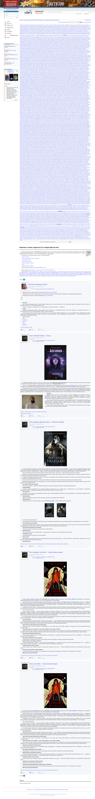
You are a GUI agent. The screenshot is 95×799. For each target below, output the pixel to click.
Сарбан (29, 169)
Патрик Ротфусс (58, 150)
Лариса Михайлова (50, 118)
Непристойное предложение (45, 140)
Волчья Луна (56, 65)
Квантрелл (35, 107)
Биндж (36, 54)
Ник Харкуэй (25, 141)
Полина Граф (80, 154)
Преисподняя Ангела (23, 157)
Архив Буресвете (31, 48)
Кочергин (48, 115)
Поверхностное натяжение (43, 154)
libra (72, 35)
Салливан (43, 168)
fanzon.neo (69, 35)
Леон (44, 120)
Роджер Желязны (69, 165)
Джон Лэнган (50, 82)
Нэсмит (48, 144)
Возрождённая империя (40, 65)
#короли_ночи (59, 27)
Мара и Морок (59, 127)
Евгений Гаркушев (37, 89)
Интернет (64, 102)
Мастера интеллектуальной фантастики (38, 130)
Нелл (27, 140)
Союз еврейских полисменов (29, 177)
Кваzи (32, 107)
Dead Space (34, 29)
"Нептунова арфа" (50, 26)
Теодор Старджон (43, 183)
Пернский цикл (40, 151)
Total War (52, 33)
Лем (74, 119)
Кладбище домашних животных (84, 108)
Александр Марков (47, 40)
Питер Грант (87, 152)
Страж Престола (53, 179)
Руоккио (35, 167)
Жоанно (67, 92)
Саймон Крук (27, 168)
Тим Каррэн (74, 183)
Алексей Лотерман (80, 41)
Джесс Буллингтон (80, 80)
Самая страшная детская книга (69, 168)
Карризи (71, 106)
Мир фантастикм (38, 133)
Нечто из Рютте (70, 140)
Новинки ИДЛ (48, 142)
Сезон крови (28, 170)
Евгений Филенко (81, 89)
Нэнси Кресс (45, 144)
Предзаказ (76, 156)
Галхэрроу (87, 68)
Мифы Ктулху (74, 133)
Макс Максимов (69, 126)
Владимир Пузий (47, 64)
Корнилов (52, 114)
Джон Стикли (71, 82)
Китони (74, 108)
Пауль (70, 150)
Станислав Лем (26, 178)
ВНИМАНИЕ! (63, 58)
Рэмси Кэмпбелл (58, 167)
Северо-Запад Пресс (86, 169)
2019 (75, 27)
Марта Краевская (54, 129)
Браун (58, 56)
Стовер (43, 179)
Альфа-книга (29, 43)
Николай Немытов (42, 141)
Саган (89, 167)
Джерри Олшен (73, 80)
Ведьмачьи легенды (29, 60)
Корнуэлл (56, 114)
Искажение (33, 103)
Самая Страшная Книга (60, 168)
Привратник (45, 157)
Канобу (44, 106)
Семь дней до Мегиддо (37, 170)
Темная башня (79, 182)
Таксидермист (67, 181)
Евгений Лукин (42, 89)
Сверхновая (51, 169)
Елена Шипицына (73, 91)
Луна (84, 121)
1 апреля (63, 27)
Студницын (87, 179)
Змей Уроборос (51, 96)
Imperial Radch (26, 31)
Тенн (39, 183)
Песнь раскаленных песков (73, 151)
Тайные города (47, 181)
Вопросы (85, 65)
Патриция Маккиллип (64, 150)
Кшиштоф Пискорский (47, 117)
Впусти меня (67, 66)
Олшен (55, 146)
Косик (87, 114)
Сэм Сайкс (72, 180)
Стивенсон (37, 179)
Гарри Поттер (56, 69)
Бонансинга (65, 55)
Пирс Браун (78, 152)
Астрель (43, 48)
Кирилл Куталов (66, 108)
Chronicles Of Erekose (77, 28)
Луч (86, 121)
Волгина (49, 65)
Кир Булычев (49, 108)
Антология (39, 46)
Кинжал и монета (36, 108)
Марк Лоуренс (81, 128)
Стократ (48, 179)
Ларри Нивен (55, 118)
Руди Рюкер (79, 166)
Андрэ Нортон (42, 45)
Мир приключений (26, 133)
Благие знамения (50, 54)
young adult (80, 35)
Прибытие (41, 157)
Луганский (72, 121)
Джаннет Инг (71, 78)
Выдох (48, 68)
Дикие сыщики (39, 84)
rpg (73, 35)
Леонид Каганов (48, 120)
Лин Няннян (70, 120)
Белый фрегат (45, 52)
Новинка (32, 142)
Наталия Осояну (57, 138)
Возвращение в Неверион (31, 65)
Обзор (55, 144)
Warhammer (68, 33)
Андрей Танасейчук (36, 45)
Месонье (68, 131)
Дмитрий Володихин (76, 84)
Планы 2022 (66, 153)
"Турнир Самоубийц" (30, 27)
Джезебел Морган (26, 79)
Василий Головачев (75, 59)
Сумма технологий (35, 180)
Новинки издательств (28, 143)
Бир (38, 54)
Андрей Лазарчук (86, 44)
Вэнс (53, 68)
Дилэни (43, 84)
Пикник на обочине (69, 152)
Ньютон (38, 144)
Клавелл (76, 108)
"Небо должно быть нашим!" (42, 26)
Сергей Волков (63, 170)
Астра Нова (39, 48)
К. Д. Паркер (88, 104)
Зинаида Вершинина (30, 96)
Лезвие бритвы (65, 119)
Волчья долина (61, 65)
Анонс (24, 46)
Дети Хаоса (38, 78)
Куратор (39, 117)
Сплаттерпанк (47, 177)
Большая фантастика (35, 55)
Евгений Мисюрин (55, 89)
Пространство (50, 158)
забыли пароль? (14, 9)
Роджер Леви (74, 165)
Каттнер (24, 107)
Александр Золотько (33, 40)
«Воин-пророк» (84, 35)
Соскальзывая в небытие (65, 176)
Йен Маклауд (57, 104)
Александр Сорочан (30, 41)
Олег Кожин (26, 146)
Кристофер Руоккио (59, 116)
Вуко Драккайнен (41, 68)
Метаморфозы (26, 132)
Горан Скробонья (80, 72)
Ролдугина (84, 165)
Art (32, 28)
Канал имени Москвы (35, 106)
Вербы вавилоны (68, 60)
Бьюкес (83, 57)
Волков (52, 65)
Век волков (42, 60)
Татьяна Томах (54, 182)
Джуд (25, 84)
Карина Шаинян (66, 106)
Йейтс (48, 104)
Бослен (83, 55)
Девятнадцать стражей (40, 77)
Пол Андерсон (75, 154)
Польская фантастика (36, 155)
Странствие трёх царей (69, 179)
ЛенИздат (82, 119)
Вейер (39, 60)
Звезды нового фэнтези (63, 94)
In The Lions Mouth (32, 31)
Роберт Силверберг (44, 164)
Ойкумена (67, 145)
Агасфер (61, 36)
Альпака (25, 43)
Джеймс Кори (60, 79)
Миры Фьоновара (58, 133)
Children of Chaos (66, 28)
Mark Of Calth (60, 31)
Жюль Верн (79, 92)
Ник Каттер (82, 140)
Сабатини (74, 167)
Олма (46, 146)
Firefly (47, 30)
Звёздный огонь (31, 95)
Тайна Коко (34, 181)
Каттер (21, 107)
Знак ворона (63, 96)
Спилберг (36, 177)
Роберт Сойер (57, 164)
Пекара (78, 150)
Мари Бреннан (76, 127)
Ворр (23, 66)
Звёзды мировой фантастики (39, 95)
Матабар (88, 130)
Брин (77, 56)
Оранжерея (83, 146)
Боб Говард (73, 54)
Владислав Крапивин (53, 64)
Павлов (24, 150)
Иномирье (21, 102)
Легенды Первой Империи (37, 119)
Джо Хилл (62, 81)
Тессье (68, 183)
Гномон (73, 71)
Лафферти (69, 118)
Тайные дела (52, 181)
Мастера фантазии (66, 130)
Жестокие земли (55, 92)
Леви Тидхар (84, 118)
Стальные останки (85, 177)
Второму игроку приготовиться (30, 68)
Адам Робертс (80, 36)
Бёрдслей (27, 58)
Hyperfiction (22, 31)
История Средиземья (55, 103)
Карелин (62, 106)
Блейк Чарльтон (56, 54)
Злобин (43, 96)
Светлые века (58, 169)
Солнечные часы (39, 176)
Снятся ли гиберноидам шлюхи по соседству (76, 175)
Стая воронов (50, 178)
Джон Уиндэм (81, 82)
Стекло (61, 178)
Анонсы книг (31, 46)
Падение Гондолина (28, 150)
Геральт (37, 70)
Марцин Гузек (67, 129)
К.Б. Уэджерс (32, 105)
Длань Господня (63, 84)
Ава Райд (43, 36)
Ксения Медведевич (81, 116)
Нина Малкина (83, 141)
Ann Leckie (30, 28)
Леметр (76, 119)
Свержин (46, 169)
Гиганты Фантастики (81, 70)
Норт (83, 143)
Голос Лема (56, 72)
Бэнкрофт (21, 58)
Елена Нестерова (50, 91)
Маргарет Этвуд (65, 127)
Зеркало (83, 95)
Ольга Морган (65, 146)
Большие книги (54, 55)
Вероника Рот (86, 60)
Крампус (70, 115)
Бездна (34, 52)
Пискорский (83, 152)
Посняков (37, 156)
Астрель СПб (57, 48)
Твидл (58, 182)
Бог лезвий (77, 54)
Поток (47, 156)
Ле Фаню (78, 118)
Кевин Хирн (59, 107)
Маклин (60, 126)
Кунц (34, 117)
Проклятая (32, 158)
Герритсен (62, 70)
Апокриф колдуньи (76, 46)
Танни (81, 181)
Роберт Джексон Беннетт (61, 163)
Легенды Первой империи (46, 119)
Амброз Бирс (37, 43)
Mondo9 (75, 31)
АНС (25, 36)
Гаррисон (60, 69)
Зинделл (36, 96)
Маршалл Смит (83, 129)
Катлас (87, 106)
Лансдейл (44, 118)
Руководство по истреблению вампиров (26, 167)
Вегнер (86, 59)
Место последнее (78, 131)
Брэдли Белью (30, 57)
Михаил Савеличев (86, 133)
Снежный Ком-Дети (49, 175)
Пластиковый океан (79, 153)
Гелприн (81, 69)
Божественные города (24, 55)
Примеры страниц (72, 157)
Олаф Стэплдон (85, 145)
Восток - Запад (40, 66)
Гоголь (28, 72)
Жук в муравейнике (74, 92)
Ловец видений (51, 121)
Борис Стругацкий (78, 55)
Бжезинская (25, 54)
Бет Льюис (78, 53)
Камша (30, 106)
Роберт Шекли (25, 165)
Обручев (81, 144)
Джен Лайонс (38, 80)
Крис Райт (37, 116)
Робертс (41, 165)
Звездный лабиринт (29, 94)
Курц (42, 117)
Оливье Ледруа (42, 146)
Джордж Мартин (77, 83)
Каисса (60, 105)
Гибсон (76, 70)
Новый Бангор (59, 143)
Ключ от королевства (75, 109)
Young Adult (29, 35)
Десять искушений (81, 77)
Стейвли (54, 178)
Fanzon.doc (44, 30)
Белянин (52, 52)
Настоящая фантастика (27, 138)
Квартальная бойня (40, 107)
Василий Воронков (68, 59)
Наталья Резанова (70, 138)
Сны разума (66, 175)
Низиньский (77, 140)
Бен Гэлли (61, 52)
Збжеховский (75, 93)
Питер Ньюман (38, 153)
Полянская (42, 155)
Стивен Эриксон (32, 179)
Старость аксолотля (43, 178)
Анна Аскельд (51, 45)
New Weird (21, 32)
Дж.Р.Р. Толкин (66, 78)
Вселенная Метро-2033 (54, 67)
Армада (51, 47)
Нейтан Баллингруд (84, 139)
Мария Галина (70, 128)
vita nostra (76, 35)
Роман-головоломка (45, 166)
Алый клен (85, 42)
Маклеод (57, 126)
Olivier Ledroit (33, 32)
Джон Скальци (66, 82)
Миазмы (52, 132)
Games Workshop (63, 30)
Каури (27, 107)
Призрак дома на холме (51, 157)
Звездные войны (85, 93)
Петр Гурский (26, 152)
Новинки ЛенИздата (69, 142)
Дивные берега (28, 84)
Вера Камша (63, 60)
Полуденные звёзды (29, 155)
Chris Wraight (71, 28)
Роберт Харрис (69, 164)
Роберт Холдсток (76, 164)
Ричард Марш (22, 163)
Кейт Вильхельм (69, 107)
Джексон (24, 80)
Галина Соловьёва (79, 68)
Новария (24, 142)
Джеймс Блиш (38, 79)
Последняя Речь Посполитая (31, 156)
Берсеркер (42, 53)
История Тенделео (63, 103)
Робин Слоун (52, 165)
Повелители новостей (35, 154)
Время (78, 66)
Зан (37, 93)
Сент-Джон (59, 170)
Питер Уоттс (48, 153)
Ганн (24, 69)
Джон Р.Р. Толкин (61, 82)
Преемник (88, 156)
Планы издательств (72, 153)
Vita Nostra (56, 33)
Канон (47, 106)
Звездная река (79, 93)
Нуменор (31, 144)
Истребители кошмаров (37, 104)
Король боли (75, 114)
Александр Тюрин (37, 41)
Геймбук (75, 69)
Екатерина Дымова (76, 90)
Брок (21, 57)
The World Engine (42, 33)
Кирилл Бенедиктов (54, 108)
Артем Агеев (70, 47)
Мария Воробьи (65, 128)
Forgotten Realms (57, 30)
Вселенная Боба (30, 67)
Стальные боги (79, 177)
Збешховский (70, 93)
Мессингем (72, 131)
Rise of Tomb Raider (52, 32)
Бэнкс (25, 58)
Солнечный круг (45, 176)
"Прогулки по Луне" (68, 26)
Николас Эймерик (54, 141)
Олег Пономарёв (31, 146)
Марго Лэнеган (70, 127)
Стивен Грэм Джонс (76, 178)
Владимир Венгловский (31, 64)
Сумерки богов (28, 180)
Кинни (40, 108)
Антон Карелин (50, 46)
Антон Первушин (60, 46)
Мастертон (78, 130)
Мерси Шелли (64, 131)
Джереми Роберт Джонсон (66, 80)
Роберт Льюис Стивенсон (85, 163)
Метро (30, 132)
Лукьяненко (81, 121)
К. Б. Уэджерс (83, 104)
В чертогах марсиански (51, 58)
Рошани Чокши (74, 166)
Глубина (66, 71)
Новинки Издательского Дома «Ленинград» (57, 142)
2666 (79, 27)
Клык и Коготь (69, 109)
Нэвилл (41, 144)
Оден (28, 145)
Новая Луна (28, 142)
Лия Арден (46, 121)
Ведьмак (88, 59)
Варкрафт (47, 59)
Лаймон (41, 118)
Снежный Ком (31, 175)
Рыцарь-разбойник (47, 167)
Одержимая (31, 145)
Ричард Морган (27, 163)
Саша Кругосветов (38, 169)
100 (66, 27)
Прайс (62, 156)
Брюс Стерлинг (40, 57)
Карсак (74, 106)
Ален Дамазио (29, 42)
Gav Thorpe (69, 30)
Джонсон (68, 83)
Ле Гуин (75, 118)
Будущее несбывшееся (58, 57)
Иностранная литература (28, 102)
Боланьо (29, 55)
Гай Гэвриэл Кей (73, 68)
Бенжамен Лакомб (74, 52)
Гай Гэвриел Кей (67, 68)
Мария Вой (60, 128)
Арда (88, 46)
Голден (34, 72)
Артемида (74, 47)
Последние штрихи (75, 155)
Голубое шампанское (64, 72)
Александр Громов (27, 40)
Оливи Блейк (37, 146)
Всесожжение (85, 67)
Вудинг (37, 68)
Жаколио (35, 92)
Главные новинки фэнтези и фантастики (45, 71)
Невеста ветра (74, 139)
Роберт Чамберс (82, 164)
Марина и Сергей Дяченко (47, 128)
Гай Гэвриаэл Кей (61, 68)
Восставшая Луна (27, 66)
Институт (48, 102)
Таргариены (22, 182)
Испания (44, 103)
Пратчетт (65, 156)
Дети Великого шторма (27, 78)
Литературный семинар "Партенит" (35, 121)
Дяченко (23, 89)
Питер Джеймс (22, 153)
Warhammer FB (79, 33)
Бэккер (86, 57)
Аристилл (24, 47)
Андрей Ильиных (69, 44)
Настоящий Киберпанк (35, 138)
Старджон (31, 178)
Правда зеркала (58, 156)
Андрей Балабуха (43, 44)
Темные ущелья (31, 183)
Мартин (63, 129)
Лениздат (86, 119)
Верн (73, 60)
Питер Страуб (43, 153)
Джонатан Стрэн (55, 83)
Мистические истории (64, 133)
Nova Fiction (26, 32)
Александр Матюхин (54, 40)
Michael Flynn (65, 31)
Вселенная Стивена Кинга (62, 67)
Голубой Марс (70, 72)
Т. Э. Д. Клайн (24, 181)
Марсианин (41, 129)
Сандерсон (85, 168)
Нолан (76, 143)
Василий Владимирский (60, 59)
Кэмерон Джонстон (60, 117)
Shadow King (86, 32)
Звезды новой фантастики (71, 94)
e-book (62, 35)
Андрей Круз (81, 44)
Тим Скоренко (83, 183)
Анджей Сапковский (23, 44)
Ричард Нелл (33, 163)
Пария (47, 150)
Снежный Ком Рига (43, 175)
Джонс (66, 83)
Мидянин (55, 132)
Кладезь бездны (23, 109)
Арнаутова (54, 47)
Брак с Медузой (45, 56)
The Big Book (32, 33)
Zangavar (32, 35)
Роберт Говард (53, 163)
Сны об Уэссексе (61, 175)
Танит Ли (78, 181)
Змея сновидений (57, 96)
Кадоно (57, 105)
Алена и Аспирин (41, 42)
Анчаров (70, 46)
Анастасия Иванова (68, 43)
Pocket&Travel (43, 32)
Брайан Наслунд (29, 56)
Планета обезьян (54, 153)
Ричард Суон (43, 163)
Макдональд (30, 126)
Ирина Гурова (87, 102)
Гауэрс (67, 69)
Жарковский (42, 92)
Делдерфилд (47, 77)
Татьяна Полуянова (48, 182)
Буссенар (80, 57)
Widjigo (88, 33)
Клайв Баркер (28, 109)
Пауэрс (75, 150)
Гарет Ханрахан (38, 69)
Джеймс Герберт (55, 79)
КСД (48, 105)
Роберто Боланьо (37, 165)
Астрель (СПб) (47, 48)
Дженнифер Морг (58, 80)
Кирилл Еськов (60, 108)
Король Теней (70, 114)
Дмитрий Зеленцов (83, 84)
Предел (72, 156)
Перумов (52, 151)
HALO (77, 30)
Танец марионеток (73, 181)
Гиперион (33, 71)
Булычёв (74, 57)
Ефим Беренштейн (27, 92)
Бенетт (70, 52)
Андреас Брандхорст (30, 44)
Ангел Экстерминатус (82, 43)
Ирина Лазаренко (23, 103)
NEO (81, 31)
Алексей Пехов (86, 41)
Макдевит (21, 126)
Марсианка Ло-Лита (47, 129)
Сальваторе (47, 168)
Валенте (83, 58)
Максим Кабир (79, 126)
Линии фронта (86, 120)
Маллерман (42, 127)
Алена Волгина (35, 42)
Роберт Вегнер (48, 163)
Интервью (52, 102)
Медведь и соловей (30, 131)
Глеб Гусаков (54, 71)
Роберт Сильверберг (51, 164)
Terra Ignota (28, 33)
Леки (72, 119)
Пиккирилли (63, 152)
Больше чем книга (42, 55)
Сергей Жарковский (70, 170)
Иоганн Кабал (82, 102)
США (71, 167)
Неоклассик (31, 140)
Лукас (76, 121)
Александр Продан (77, 40)
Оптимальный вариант (76, 146)
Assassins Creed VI (44, 28)
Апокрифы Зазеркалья (83, 46)
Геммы (87, 69)
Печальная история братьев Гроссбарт (45, 152)
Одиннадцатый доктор (38, 145)
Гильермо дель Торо (27, 71)
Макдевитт (25, 126)
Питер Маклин (33, 153)
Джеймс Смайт (65, 79)
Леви (81, 118)
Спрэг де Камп (52, 177)
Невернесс (52, 139)
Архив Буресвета (25, 48)
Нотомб (89, 143)
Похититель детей (51, 156)
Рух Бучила (41, 167)
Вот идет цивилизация (61, 66)
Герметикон (58, 70)
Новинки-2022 (34, 143)
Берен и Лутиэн (26, 53)
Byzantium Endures (59, 28)
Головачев (41, 72)
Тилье (71, 183)
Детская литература (48, 78)
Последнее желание (67, 155)
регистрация (8, 9)
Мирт (53, 133)
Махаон (21, 131)
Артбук (66, 47)
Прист (83, 157)
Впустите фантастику (73, 66)
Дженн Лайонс (48, 80)
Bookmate (54, 28)
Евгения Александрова (28, 90)
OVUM (29, 32)
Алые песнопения (76, 42)
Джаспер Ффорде (77, 78)
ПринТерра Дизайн (78, 157)
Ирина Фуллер (28, 103)
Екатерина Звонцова (83, 90)
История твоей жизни (29, 104)
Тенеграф (36, 183)
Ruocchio (57, 32)
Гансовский (28, 69)
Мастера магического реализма (51, 130)
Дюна (21, 89)
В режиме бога (44, 58)
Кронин (71, 116)
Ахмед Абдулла (83, 48)
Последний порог (23, 156)
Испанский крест (49, 103)
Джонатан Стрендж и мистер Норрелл (45, 83)
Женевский (50, 92)
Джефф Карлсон (27, 81)
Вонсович (82, 65)
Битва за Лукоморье (43, 54)
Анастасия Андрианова (55, 43)
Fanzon (78, 29)
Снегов (21, 175)
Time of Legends (48, 33)
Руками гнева (84, 166)
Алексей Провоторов (23, 42)
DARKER (26, 29)
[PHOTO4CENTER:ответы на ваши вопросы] (44, 35)
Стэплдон (21, 180)
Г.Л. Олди (56, 68)
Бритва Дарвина (81, 56)
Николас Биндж (48, 141)
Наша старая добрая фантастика (28, 139)
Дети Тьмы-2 (33, 78)
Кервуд (82, 107)
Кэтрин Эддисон (85, 117)
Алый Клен (81, 42)
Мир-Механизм (47, 133)
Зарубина (51, 93)
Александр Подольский (70, 40)
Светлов (54, 169)
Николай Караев (36, 141)
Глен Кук (62, 71)
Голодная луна (45, 72)
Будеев (45, 57)
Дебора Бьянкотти (23, 77)
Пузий (62, 158)
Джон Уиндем (76, 82)
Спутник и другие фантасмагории (60, 177)
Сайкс (21, 168)
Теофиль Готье (48, 183)
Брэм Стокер (35, 57)
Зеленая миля (74, 95)
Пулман (73, 158)
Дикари (35, 84)
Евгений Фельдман (74, 89)
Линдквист (74, 120)
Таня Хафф (88, 181)
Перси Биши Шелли (47, 151)
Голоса (59, 72)
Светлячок (63, 169)
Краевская (59, 115)
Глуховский (69, 71)
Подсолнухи (68, 154)
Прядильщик (55, 158)
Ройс (78, 165)
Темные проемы (25, 183)
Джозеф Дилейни (67, 81)
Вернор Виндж (76, 60)
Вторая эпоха (22, 68)
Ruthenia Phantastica (63, 32)
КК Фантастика (41, 105)
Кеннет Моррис (78, 107)
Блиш (68, 54)
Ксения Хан (87, 116)
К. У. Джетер (27, 105)
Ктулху (21, 117)
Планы (58, 153)
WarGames (64, 33)
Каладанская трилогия (80, 105)
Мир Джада (66, 132)
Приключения (58, 157)
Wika (21, 35)
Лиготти (66, 120)
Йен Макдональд (52, 104)
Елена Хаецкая (67, 91)
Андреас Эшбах (37, 44)
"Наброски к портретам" (24, 26)
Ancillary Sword (25, 28)
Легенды (30, 119)
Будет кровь (49, 57)
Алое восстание (70, 42)
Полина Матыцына (86, 154)
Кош (51, 115)
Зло (38, 96)
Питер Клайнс (27, 153)
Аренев (21, 47)
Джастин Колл (82, 78)
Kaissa (40, 31)
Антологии (35, 46)
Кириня (71, 108)
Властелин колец (84, 64)
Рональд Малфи (57, 166)
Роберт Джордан (69, 163)
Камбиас (24, 106)
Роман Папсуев (31, 166)
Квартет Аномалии (47, 107)
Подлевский (59, 154)
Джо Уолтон (58, 81)
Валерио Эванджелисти (27, 59)
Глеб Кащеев (59, 71)
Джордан (72, 83)
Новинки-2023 (40, 143)
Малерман (37, 127)
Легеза (88, 118)
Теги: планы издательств (64, 182)
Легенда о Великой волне (24, 119)
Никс (58, 141)
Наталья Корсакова (63, 138)
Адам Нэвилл (70, 36)
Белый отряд (40, 52)
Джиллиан (38, 81)
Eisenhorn (44, 29)
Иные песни (71, 102)
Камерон (27, 106)
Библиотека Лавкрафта (31, 54)
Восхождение (45, 66)
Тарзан (26, 182)
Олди (89, 145)
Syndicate (23, 33)
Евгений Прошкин (61, 89)
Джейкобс (31, 79)
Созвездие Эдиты (27, 176)
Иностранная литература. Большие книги (40, 102)
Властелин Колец (77, 64)
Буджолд (52, 57)
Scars (71, 32)
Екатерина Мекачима (23, 91)
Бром (23, 57)
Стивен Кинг (27, 179)
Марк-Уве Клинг (86, 128)
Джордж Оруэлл (82, 83)
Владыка (59, 64)
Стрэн (84, 179)
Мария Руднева (75, 128)
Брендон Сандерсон (62, 56)
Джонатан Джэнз (36, 83)
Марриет (37, 129)
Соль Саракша (50, 176)
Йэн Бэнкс (78, 104)
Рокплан (80, 165)
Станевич (21, 178)
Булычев (70, 57)
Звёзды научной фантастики (49, 95)
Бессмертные (70, 53)
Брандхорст (51, 56)
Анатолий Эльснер (75, 43)
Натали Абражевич (50, 138)
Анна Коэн (72, 45)
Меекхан (40, 131)
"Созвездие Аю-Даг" (23, 27)
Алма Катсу (65, 42)
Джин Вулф (42, 81)
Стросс (77, 179)
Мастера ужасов (59, 130)
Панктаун (44, 150)
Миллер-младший (60, 132)
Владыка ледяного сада (65, 64)
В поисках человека (38, 58)
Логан (55, 121)
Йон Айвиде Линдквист (64, 104)
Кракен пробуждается (64, 115)
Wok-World (23, 35)
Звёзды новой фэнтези (68, 95)
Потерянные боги (43, 156)
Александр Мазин (41, 40)
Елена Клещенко (37, 91)
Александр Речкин (23, 41)
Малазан (84, 126)
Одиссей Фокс (48, 145)
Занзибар (39, 93)
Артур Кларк (79, 47)
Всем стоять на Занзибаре (78, 67)
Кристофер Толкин (66, 116)
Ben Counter (50, 28)
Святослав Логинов (72, 169)
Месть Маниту (83, 131)
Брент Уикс (72, 56)
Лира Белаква (26, 121)
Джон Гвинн (27, 82)
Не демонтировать (37, 139)
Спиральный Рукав (41, 177)
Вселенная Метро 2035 (45, 67)
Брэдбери (26, 57)
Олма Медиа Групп (51, 146)
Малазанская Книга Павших (30, 127)
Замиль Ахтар (33, 93)
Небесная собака (44, 139)
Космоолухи (33, 115)
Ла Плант (26, 118)
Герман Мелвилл (53, 70)
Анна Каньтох (61, 45)
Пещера (59, 152)
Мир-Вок (42, 133)
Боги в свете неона (83, 54)
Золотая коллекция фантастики (83, 96)
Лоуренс (69, 121)
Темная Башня (73, 182)
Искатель (37, 103)
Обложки (64, 144)
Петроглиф (31, 152)
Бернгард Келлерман (33, 53)
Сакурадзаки (39, 168)
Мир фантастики (32, 133)
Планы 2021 (62, 153)
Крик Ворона (32, 116)
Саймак (23, 168)
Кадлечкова (53, 105)
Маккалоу (37, 126)
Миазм (49, 132)
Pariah (37, 32)
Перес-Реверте (35, 151)
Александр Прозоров (84, 40)
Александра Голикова (53, 41)
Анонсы (27, 46)
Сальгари (51, 168)
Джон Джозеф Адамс (32, 82)
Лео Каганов (36, 120)
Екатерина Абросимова (69, 90)
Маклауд (49, 126)
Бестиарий (74, 53)
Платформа (85, 153)
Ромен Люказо (51, 166)
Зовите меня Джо (75, 96)
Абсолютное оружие (35, 36)
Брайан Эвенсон (40, 56)
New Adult (87, 31)
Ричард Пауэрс (38, 163)
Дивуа (33, 84)
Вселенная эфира (70, 67)
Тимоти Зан (88, 183)
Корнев (49, 114)
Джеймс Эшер (75, 79)
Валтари (40, 59)
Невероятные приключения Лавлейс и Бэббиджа (63, 139)
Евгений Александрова (29, 89)
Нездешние (79, 139)
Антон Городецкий (44, 46)
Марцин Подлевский (73, 129)
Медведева (25, 131)
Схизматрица (55, 180)
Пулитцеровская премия (67, 158)
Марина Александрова (83, 127)
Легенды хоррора (54, 119)
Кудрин (24, 117)
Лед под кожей (59, 119)
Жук (69, 92)
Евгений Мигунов (48, 89)
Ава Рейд (47, 36)
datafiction (58, 35)
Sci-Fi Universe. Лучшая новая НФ (77, 32)
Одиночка (43, 145)
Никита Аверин (30, 141)
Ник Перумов (86, 140)
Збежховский (65, 93)
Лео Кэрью (41, 120)
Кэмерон (55, 117)
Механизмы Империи (40, 132)
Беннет (85, 52)
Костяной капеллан (43, 115)
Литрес (43, 121)
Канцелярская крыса (51, 106)
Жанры (39, 92)
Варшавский (54, 59)
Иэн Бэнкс (43, 104)
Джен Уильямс (43, 80)
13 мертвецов (71, 27)
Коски (89, 114)
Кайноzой (63, 105)
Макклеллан (46, 126)
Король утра (79, 114)
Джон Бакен (83, 81)
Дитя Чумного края (51, 84)
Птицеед (59, 158)
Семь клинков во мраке (46, 170)
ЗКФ (82, 92)
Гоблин (76, 71)
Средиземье (69, 177)
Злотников (46, 96)
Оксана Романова (79, 145)
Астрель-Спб (71, 48)
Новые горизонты (54, 143)
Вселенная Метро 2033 (37, 67)
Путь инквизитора (86, 158)
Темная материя (84, 182)
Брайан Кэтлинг (22, 56)
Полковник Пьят (22, 155)
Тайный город (57, 181)
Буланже (64, 57)
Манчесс (55, 127)
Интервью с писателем (58, 102)
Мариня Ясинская (55, 128)
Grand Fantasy (73, 30)
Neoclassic (83, 31)
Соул (76, 176)
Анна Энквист (82, 45)
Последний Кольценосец (83, 155)
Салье (54, 168)
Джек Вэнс (86, 79)
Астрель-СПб (66, 48)
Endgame (48, 29)
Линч (23, 121)
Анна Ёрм (47, 45)
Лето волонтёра (54, 120)
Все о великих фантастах (84, 66)
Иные (67, 102)
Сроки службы (73, 177)
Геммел (84, 69)
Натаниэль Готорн (77, 138)
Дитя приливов (57, 84)
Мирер (51, 133)
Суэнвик (47, 180)
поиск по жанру (79, 13)
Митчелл (70, 133)
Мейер (49, 131)
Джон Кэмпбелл (45, 82)
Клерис (58, 109)
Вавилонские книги (68, 58)
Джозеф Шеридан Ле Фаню (75, 81)
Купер (37, 117)
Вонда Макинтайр (77, 65)
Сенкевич (55, 170)
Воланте (46, 65)
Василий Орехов (81, 59)
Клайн (32, 109)
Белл (37, 52)
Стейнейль (57, 178)
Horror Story (80, 30)
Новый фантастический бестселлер (68, 143)
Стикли (40, 179)
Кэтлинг (75, 117)
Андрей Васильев (63, 44)
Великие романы (50, 60)
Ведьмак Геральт (23, 60)
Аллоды (61, 42)
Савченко (78, 167)
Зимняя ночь (24, 96)
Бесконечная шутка (64, 53)
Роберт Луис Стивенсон (76, 163)
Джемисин (28, 80)
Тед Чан (69, 182)
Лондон (64, 121)
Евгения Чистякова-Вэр (55, 90)
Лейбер (69, 119)
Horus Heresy (85, 30)
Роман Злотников (26, 166)
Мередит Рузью (59, 131)
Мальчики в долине (47, 127)
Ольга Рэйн (70, 146)
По (22, 154)
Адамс (84, 36)
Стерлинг (70, 178)
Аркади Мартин (29, 47)
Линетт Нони (81, 120)
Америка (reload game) (43, 43)
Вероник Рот (81, 60)
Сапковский (22, 169)
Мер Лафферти (53, 131)
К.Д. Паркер (36, 105)
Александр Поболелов (62, 40)
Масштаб (81, 130)
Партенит (53, 150)
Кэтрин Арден (79, 117)
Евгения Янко (62, 90)
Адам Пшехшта (75, 36)
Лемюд (79, 119)
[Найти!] (90, 12)
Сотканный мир (72, 176)
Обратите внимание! (75, 144)
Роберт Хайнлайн (64, 164)
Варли (50, 59)
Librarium (42, 31)
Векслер (46, 60)
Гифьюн (36, 71)
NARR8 (78, 31)
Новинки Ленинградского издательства (79, 142)
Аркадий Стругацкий (42, 47)
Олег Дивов (22, 146)
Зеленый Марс (79, 95)
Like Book (46, 31)
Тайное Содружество (40, 181)
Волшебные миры (67, 65)
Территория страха (61, 183)
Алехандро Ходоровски (49, 42)
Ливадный (62, 120)
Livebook (52, 31)
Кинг (24, 108)
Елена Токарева (61, 91)
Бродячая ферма (87, 56)
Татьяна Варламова (34, 182)
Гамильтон (22, 69)
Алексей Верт (67, 41)
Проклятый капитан (37, 158)
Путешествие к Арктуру (79, 158)
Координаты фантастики (24, 114)
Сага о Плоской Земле (84, 167)
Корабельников (31, 114)
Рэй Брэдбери (53, 167)
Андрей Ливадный (23, 45)
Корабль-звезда (43, 114)
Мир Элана (79, 132)
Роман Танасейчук (38, 166)
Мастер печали (28, 130)
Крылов (76, 116)
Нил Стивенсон (74, 141)
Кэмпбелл (66, 117)
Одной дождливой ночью (55, 145)
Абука (41, 36)
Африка (79, 48)
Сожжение (22, 176)
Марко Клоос (27, 129)
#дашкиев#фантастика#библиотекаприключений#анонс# (47, 27)
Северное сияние (79, 169)
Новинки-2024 (45, 143)
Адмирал (87, 36)
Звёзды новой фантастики (59, 95)
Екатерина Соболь (31, 91)
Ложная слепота (59, 121)
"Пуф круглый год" (74, 26)
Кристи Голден (46, 116)
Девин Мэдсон (33, 77)
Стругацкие (80, 179)
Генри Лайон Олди (25, 70)
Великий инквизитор (57, 60)
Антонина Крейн (66, 46)
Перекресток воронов (28, 151)
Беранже (21, 53)
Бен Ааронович (57, 52)
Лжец (58, 120)
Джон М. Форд (55, 82)
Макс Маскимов (74, 126)
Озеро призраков (62, 145)
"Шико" (36, 27)
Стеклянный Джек (66, 178)
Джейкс (34, 79)
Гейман (72, 69)
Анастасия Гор (61, 43)
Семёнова (51, 170)
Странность (62, 179)
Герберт (40, 70)
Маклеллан (53, 126)
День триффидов (74, 77)
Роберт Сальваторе (36, 164)
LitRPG (49, 31)
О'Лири (52, 144)
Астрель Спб (62, 48)
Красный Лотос (87, 115)
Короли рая (65, 114)
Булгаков (67, 57)
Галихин (84, 68)
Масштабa (85, 130)
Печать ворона (55, 152)
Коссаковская (38, 115)
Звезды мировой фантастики (44, 94)
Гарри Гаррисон (51, 69)
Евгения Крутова (35, 90)
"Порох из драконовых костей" (59, 26)
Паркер (50, 150)
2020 (77, 27)
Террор (65, 183)
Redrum (47, 32)
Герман (49, 70)
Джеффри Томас (33, 81)
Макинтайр (34, 126)
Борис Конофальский (71, 55)
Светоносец (67, 169)
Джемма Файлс (32, 80)
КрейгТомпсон (27, 116)
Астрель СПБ (52, 48)
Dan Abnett (30, 29)
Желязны (46, 92)
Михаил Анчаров (80, 133)
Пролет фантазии (44, 158)
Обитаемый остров (60, 144)
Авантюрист (51, 36)
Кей (62, 107)
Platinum (39, 32)
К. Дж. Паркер (22, 105)
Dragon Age (41, 29)
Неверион (48, 139)
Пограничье (51, 154)
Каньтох (56, 106)
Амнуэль (49, 43)
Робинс (60, 165)
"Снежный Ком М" (81, 26)
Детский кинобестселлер (57, 78)
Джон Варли (22, 82)
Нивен (74, 140)
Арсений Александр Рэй (61, 47)
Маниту (52, 127)
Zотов (36, 35)
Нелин (25, 140)
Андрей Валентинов (56, 44)
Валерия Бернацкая (35, 59)
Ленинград (22, 120)
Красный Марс (22, 116)
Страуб (74, 179)
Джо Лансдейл (53, 81)
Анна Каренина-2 (67, 45)
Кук (26, 117)
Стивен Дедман (82, 178)
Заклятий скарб (86, 92)
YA (26, 35)
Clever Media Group (84, 28)
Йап (45, 104)
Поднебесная (63, 154)
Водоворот (25, 65)
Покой (71, 154)
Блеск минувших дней (63, 54)
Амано (33, 43)
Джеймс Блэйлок (44, 79)
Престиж (34, 157)
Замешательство (28, 93)
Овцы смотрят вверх (23, 145)
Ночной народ (27, 144)
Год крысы (31, 72)
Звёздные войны (25, 95)
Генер (21, 70)
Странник (58, 179)
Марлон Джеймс (33, 129)
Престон (37, 157)
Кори (47, 114)
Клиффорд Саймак (63, 109)
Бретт (75, 56)
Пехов (38, 152)
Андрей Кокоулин (75, 44)
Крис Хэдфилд (41, 116)
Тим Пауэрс (79, 183)
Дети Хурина (42, 78)
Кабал (50, 105)
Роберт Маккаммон (30, 164)
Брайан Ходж (34, 56)
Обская (84, 144)
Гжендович (72, 70)
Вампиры (43, 59)
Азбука (38, 37)
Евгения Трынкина (48, 90)
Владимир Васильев (23, 64)
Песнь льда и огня (57, 151)
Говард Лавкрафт (83, 71)
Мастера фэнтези (73, 130)
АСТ (27, 36)
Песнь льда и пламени (64, 151)
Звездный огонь (35, 94)
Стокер (46, 179)
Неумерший (65, 140)
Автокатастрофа (56, 36)
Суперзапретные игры (42, 180)
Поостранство (59, 155)
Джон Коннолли (39, 82)
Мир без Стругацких (84, 132)
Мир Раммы (75, 132)
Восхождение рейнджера (52, 66)
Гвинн (70, 69)
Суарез (25, 180)
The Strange (37, 33)
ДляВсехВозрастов (69, 84)
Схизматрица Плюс (61, 180)
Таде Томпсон (29, 181)
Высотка (50, 68)
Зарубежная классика (45, 93)
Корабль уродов (37, 114)
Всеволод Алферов (23, 67)
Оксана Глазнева (72, 145)
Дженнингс (53, 80)
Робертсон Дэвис (46, 165)
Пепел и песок (81, 150)
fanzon (65, 35)
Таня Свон (84, 181)
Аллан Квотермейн (56, 42)
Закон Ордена (22, 93)
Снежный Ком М (36, 175)
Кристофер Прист (53, 116)
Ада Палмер (65, 36)
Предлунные (84, 156)
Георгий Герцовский (32, 70)
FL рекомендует (53, 29)
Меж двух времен (45, 131)
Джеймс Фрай (70, 79)
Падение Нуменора (36, 150)
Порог (63, 155)
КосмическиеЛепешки (27, 115)
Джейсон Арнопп (81, 79)
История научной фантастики (71, 103)
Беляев (49, 52)
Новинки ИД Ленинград (41, 142)
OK (16, 17)
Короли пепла (60, 114)
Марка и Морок (22, 129)
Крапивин (73, 115)
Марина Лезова (26, 128)
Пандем (41, 150)
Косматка (21, 115)
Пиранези (74, 152)
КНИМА (45, 105)
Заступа (54, 93)
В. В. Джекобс (57, 58)
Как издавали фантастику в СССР (71, 105)
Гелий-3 (78, 69)
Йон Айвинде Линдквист (72, 104)
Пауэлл (72, 150)
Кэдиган (52, 117)
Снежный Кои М (25, 175)
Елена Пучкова (56, 91)
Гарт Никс (64, 69)
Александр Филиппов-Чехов (45, 41)
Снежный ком (55, 175)
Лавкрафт (37, 118)
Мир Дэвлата (70, 132)
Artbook (34, 28)
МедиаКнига (36, 131)
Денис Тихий (57, 77)
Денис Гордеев (51, 77)
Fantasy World (58, 29)
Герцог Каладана (67, 70)
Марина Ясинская (39, 128)
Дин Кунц (46, 84)
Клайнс (35, 109)
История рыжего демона (81, 103)
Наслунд (21, 138)
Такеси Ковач (62, 181)
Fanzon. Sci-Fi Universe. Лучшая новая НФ (35, 30)
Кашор (29, 107)
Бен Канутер (66, 52)
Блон (70, 54)
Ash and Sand (38, 28)
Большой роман (60, 55)
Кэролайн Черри (71, 117)
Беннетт (88, 52)
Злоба (41, 96)
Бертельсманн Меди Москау (49, 53)
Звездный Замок (23, 94)
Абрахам (30, 36)
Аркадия (48, 47)
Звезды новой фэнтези (80, 94)
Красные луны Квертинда (80, 115)
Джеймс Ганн (49, 79)
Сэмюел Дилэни (77, 180)
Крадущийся (55, 115)
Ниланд (79, 141)
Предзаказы (80, 156)
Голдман (37, 72)
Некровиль (22, 140)
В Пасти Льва (32, 58)
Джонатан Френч (61, 83)
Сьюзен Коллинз (68, 180)
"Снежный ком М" (87, 26)
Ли (59, 120)
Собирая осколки (87, 175)
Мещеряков (46, 132)
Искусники (41, 103)
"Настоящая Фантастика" (33, 26)
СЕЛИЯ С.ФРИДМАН (65, 167)
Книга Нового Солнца (83, 109)
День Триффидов (68, 77)
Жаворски (32, 92)
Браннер (54, 56)
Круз (73, 116)
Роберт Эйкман (30, 165)
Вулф (45, 68)
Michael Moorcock (71, 31)
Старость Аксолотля (36, 178)
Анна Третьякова (77, 45)
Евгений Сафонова (68, 89)
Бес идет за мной (57, 53)
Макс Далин (64, 126)
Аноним (21, 46)
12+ (68, 27)
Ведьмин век (35, 60)
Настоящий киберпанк (43, 138)
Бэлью (89, 57)
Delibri (37, 29)
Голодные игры (50, 72)
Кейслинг (64, 107)
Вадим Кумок (74, 58)
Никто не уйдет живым (63, 141)
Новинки (35, 142)
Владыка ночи (71, 64)
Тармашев (29, 182)
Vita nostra (60, 33)
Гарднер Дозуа (32, 69)
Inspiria (37, 31)
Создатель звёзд (33, 176)
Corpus (23, 29)
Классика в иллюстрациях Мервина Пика (50, 109)
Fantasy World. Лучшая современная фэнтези (68, 29)
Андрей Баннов (49, 44)
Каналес (41, 106)
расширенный (86, 13)
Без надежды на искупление (28, 52)
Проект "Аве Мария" (26, 158)
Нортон (86, 143)
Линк (21, 121)
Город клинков (85, 72)
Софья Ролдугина (80, 176)
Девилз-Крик (29, 77)
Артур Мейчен (83, 47)
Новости (49, 143)
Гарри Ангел (46, 69)
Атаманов (75, 48)
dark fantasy (54, 35)
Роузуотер (61, 166)
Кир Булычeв (44, 108)
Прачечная (69, 156)
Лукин (78, 121)
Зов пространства (68, 96)
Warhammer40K (84, 33)
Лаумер (59, 118)
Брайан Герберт (87, 55)
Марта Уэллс (59, 129)
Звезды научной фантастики (54, 94)
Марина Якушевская (32, 128)
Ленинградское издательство (29, 120)
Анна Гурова (56, 45)
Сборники (43, 169)
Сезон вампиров (23, 170)
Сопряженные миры (57, 176)
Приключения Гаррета (64, 157)
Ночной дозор (22, 144)
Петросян (35, 152)
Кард (59, 106)
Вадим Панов (79, 58)
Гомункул (74, 72)
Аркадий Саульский (35, 47)
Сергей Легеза (76, 170)
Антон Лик (55, 46)
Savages (68, 32)
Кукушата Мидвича (30, 117)
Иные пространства (76, 102)
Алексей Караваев (73, 41)
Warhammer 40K (73, 33)
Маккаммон (42, 126)
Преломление (29, 157)
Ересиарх (78, 91)
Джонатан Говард (29, 83)
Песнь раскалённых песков (82, 151)
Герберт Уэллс (44, 70)
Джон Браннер (87, 81)
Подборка (54, 154)
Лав (35, 118)
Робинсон (63, 165)
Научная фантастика (83, 138)
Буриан (77, 57)
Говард (78, 71)
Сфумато (51, 180)
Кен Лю (74, 107)
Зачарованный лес (59, 93)
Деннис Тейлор (62, 77)
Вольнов (72, 65)
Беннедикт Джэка (81, 52)
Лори (66, 121)
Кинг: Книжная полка (29, 108)
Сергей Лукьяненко (82, 170)
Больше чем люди (48, 55)
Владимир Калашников (39, 64)
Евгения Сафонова (41, 90)
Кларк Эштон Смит (39, 109)
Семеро (32, 170)
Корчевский (84, 114)
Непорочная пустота (36, 140)
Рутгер (38, 167)
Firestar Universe (51, 30)
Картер (77, 106)
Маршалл (78, 129)
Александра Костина (61, 41)
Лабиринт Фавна (31, 118)
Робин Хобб (57, 165)
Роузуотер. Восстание (67, 166)
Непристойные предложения (55, 140)
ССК (69, 167)
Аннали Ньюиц (87, 45)
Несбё (61, 140)
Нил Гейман (70, 141)
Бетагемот (82, 53)
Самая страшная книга (79, 168)
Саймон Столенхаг (33, 168)
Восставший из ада (34, 66)
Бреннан (67, 56)
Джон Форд (86, 82)
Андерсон (87, 43)
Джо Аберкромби (48, 81)
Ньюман (35, 144)
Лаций (72, 118)
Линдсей (77, 120)
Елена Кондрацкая (43, 91)
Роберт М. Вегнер (23, 164)
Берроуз (38, 53)
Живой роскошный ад (62, 92)
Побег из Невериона (27, 154)
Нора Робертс (79, 143)
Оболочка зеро (69, 144)
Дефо (62, 78)
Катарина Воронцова (82, 106)
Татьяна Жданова (41, 182)
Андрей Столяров (30, 45)
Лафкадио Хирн (64, 118)
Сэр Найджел (83, 180)
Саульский (32, 169)
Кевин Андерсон (54, 107)
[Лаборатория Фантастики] (28, 12)
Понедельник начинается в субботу (50, 155)
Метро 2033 (34, 132)
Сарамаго (26, 169)
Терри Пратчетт (54, 183)
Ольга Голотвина (60, 146)
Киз (84, 107)
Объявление (88, 144)
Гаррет (42, 69)
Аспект (36, 48)
